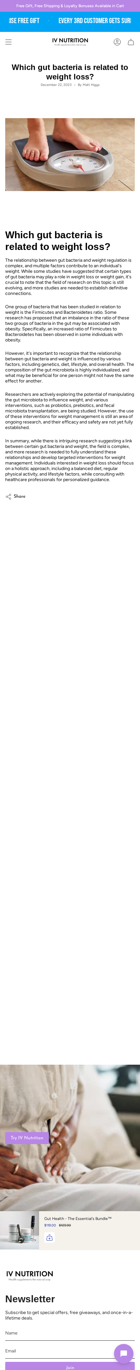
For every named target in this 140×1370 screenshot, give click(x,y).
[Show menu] (8, 42)
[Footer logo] (29, 1276)
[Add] (49, 1237)
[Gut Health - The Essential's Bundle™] (19, 1230)
